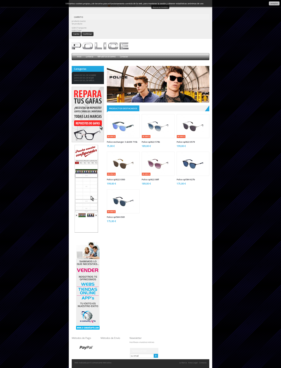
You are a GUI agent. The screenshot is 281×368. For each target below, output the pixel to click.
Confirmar (87, 34)
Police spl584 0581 (116, 217)
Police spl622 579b (151, 142)
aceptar (274, 3)
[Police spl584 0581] (123, 201)
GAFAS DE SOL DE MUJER (84, 78)
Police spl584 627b (186, 179)
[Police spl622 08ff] (158, 164)
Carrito (79, 16)
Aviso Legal (193, 362)
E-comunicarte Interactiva (100, 362)
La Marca (183, 362)
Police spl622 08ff (150, 179)
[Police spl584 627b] (193, 164)
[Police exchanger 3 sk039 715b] (123, 126)
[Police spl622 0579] (193, 126)
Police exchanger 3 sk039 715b (122, 142)
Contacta (203, 362)
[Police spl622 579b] (158, 126)
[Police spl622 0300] (123, 164)
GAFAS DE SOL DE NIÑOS (84, 80)
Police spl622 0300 (116, 179)
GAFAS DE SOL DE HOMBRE (85, 75)
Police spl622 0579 (186, 142)
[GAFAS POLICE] (100, 45)
